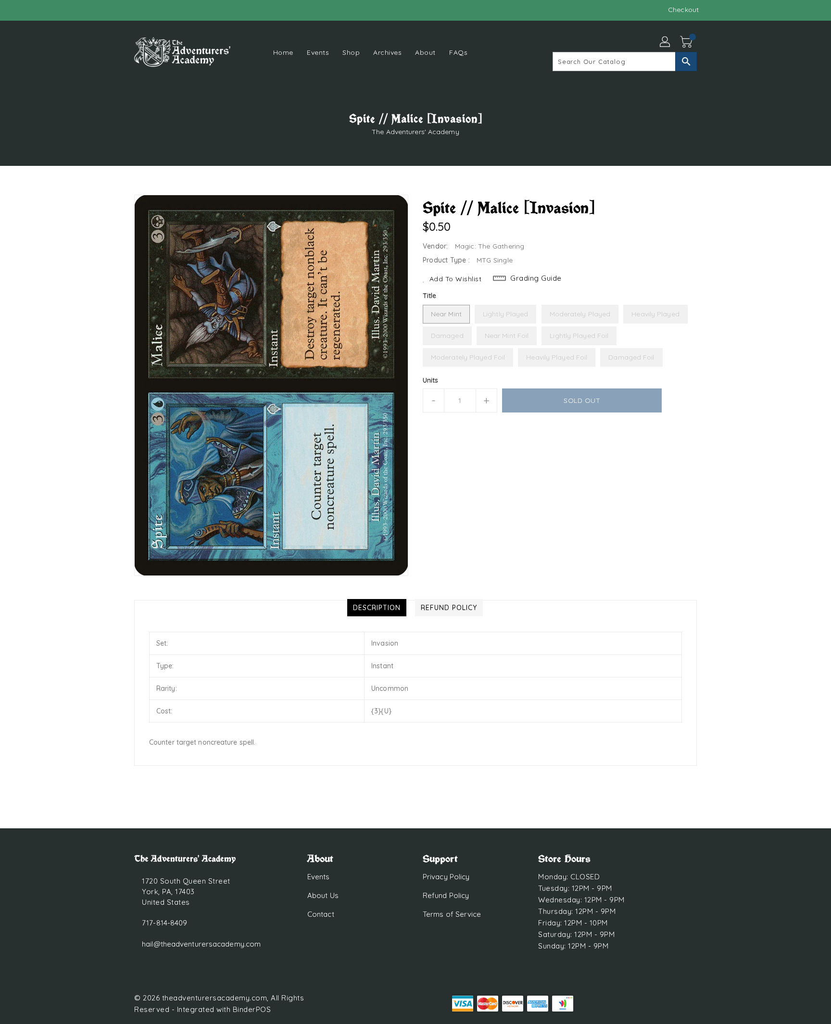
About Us (323, 895)
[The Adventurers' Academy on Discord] (139, 9)
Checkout (683, 9)
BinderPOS (252, 1009)
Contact (320, 914)
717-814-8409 (164, 922)
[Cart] (687, 42)
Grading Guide (536, 278)
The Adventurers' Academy (415, 131)
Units (431, 380)
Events (318, 876)
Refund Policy (446, 895)
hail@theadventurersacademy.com (201, 944)
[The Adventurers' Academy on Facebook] (120, 9)
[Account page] (665, 42)
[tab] (376, 607)
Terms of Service (452, 914)
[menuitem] (283, 52)
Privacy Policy (446, 876)
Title (430, 295)
